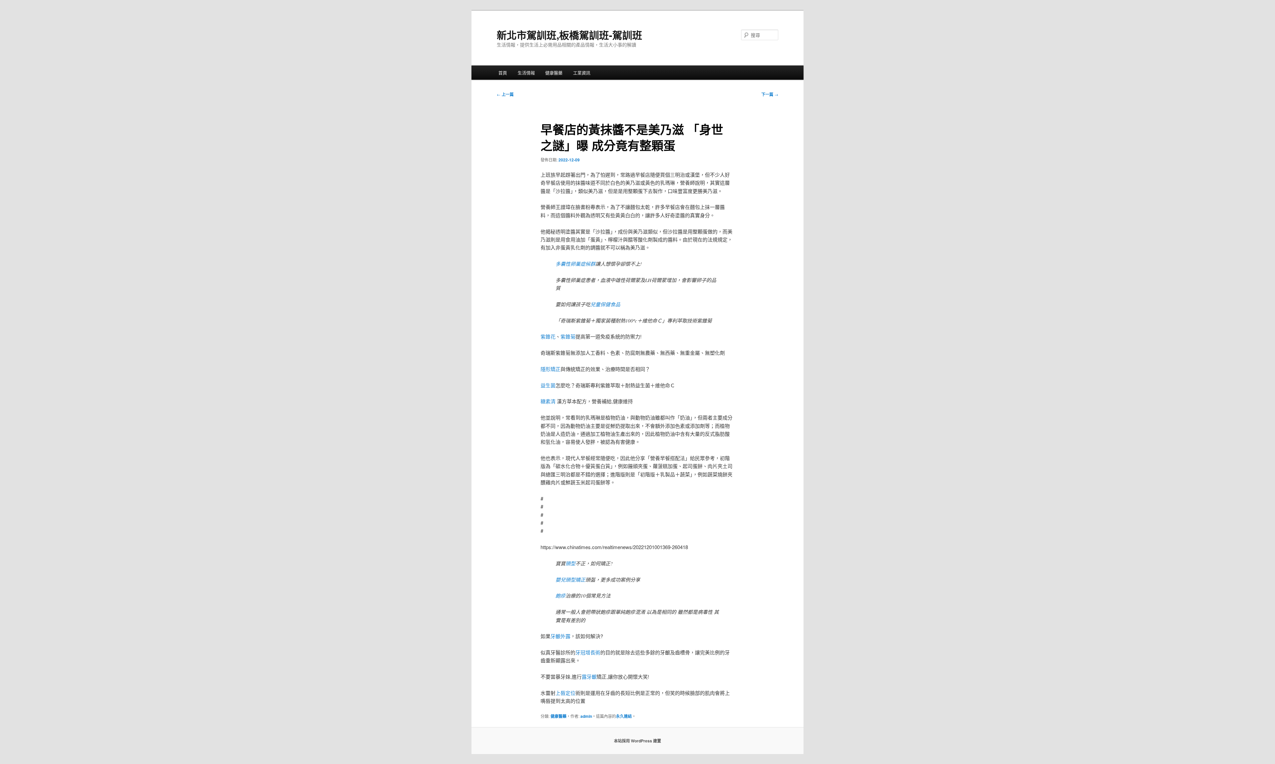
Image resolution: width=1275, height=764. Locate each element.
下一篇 (769, 94)
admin (586, 716)
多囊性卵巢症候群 (575, 263)
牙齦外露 (560, 635)
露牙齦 (589, 676)
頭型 (570, 563)
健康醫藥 (553, 72)
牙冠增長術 (587, 652)
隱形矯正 (550, 368)
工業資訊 (581, 72)
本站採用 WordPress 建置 (637, 741)
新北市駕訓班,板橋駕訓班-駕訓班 (569, 35)
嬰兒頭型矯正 (570, 579)
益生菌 (548, 385)
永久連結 (624, 716)
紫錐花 (548, 336)
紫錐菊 (567, 336)
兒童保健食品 (605, 304)
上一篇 (505, 94)
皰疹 (560, 595)
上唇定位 (565, 692)
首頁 (502, 72)
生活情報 (526, 72)
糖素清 (548, 401)
